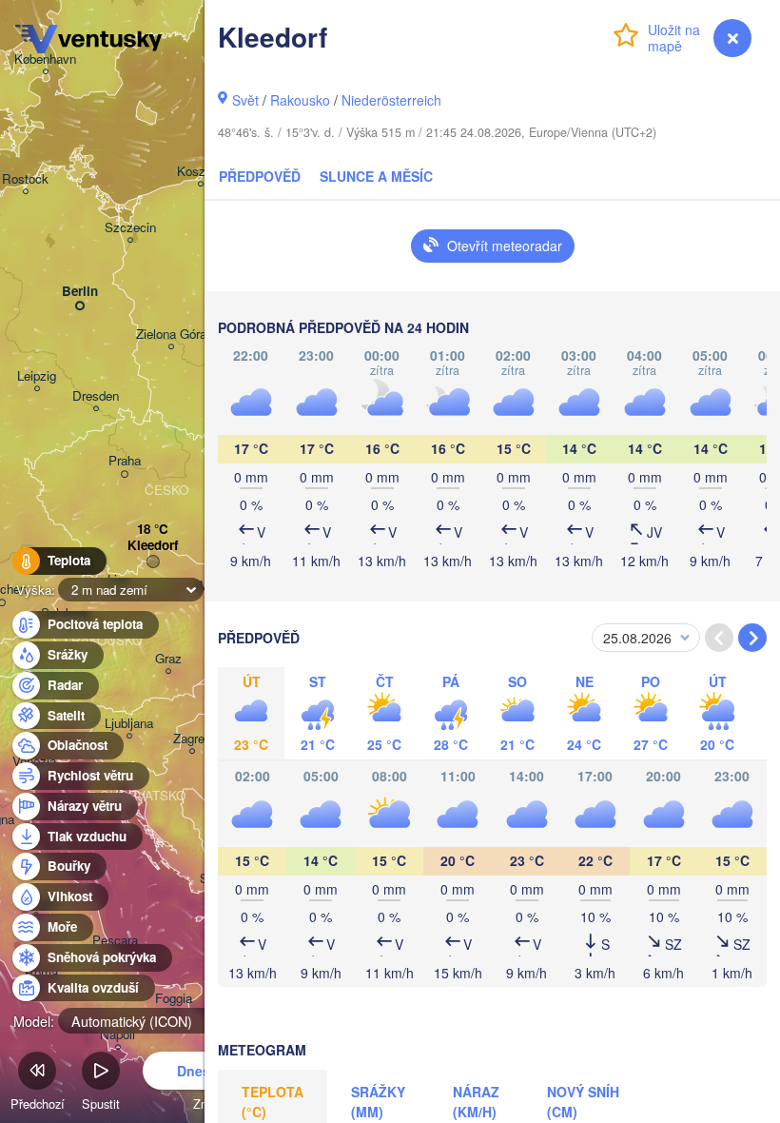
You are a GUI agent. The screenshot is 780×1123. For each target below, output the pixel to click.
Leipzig (36, 376)
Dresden (95, 396)
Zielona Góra (171, 334)
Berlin (80, 292)
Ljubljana (129, 724)
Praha (124, 461)
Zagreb (192, 739)
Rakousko (300, 99)
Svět (245, 99)
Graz (168, 659)
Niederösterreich (391, 99)
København (45, 59)
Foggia (173, 999)
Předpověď (260, 176)
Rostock (25, 179)
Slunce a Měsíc (376, 176)
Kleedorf (152, 546)
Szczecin (130, 228)
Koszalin (200, 172)
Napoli (117, 1035)
